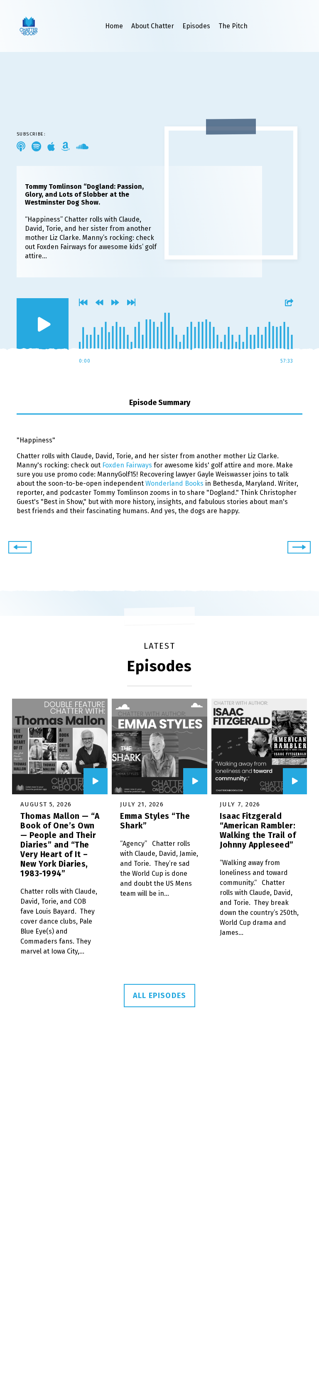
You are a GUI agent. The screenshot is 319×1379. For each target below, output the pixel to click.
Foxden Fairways (127, 465)
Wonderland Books (174, 483)
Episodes (196, 26)
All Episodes (159, 995)
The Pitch (233, 26)
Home (114, 26)
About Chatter (152, 26)
